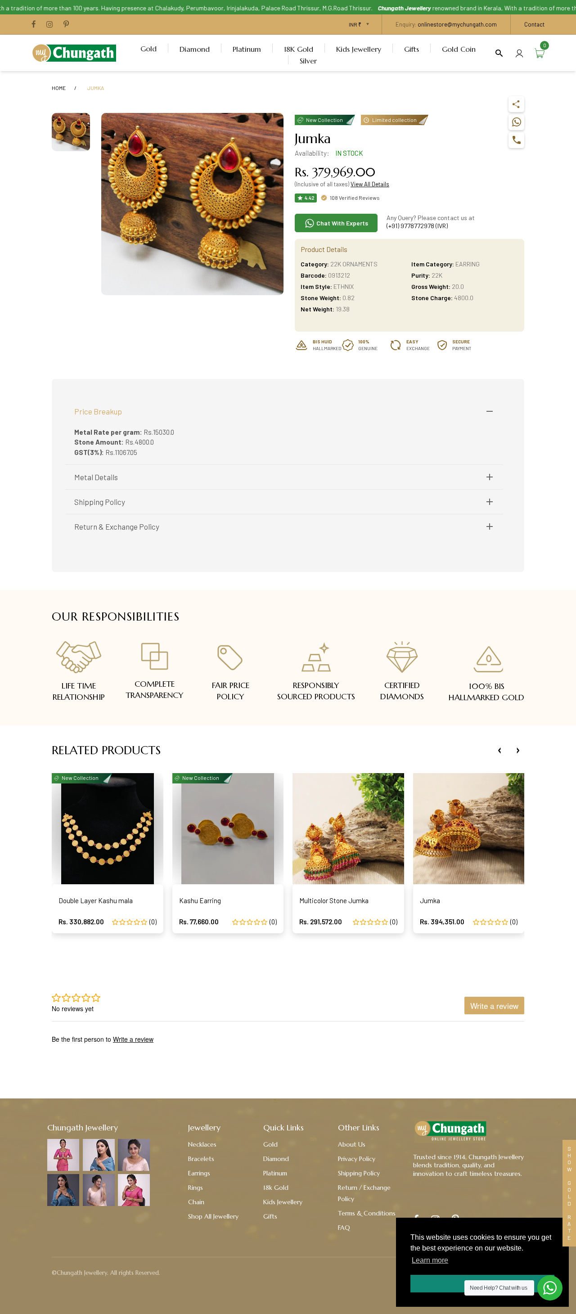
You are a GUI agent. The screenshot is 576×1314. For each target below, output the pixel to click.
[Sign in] (519, 52)
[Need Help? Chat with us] (549, 1287)
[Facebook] (34, 24)
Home (59, 88)
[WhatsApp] (516, 122)
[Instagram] (49, 24)
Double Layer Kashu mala (95, 900)
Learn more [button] (430, 1260)
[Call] (516, 140)
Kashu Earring (200, 900)
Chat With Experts (341, 223)
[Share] (516, 104)
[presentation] (499, 750)
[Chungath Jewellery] (77, 52)
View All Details (370, 184)
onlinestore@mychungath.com (457, 24)
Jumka (430, 900)
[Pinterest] (66, 24)
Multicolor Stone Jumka (334, 900)
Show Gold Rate (569, 1193)
